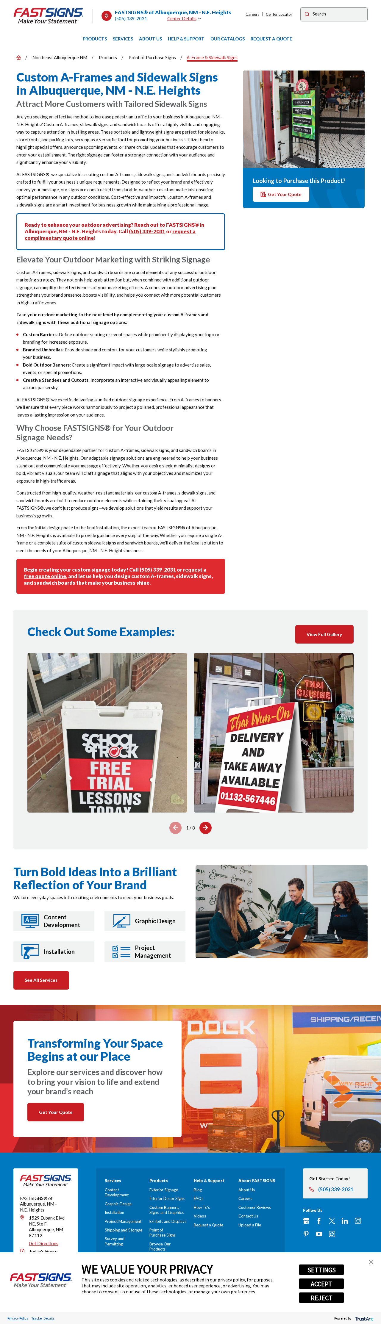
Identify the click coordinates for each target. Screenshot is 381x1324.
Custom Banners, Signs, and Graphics (166, 1210)
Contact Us (248, 1216)
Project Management (123, 1221)
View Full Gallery (324, 634)
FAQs (198, 1198)
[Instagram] (358, 1221)
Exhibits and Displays (167, 1221)
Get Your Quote (285, 194)
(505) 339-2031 (131, 18)
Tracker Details (42, 1318)
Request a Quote (208, 1225)
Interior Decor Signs (167, 1198)
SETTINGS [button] (321, 1270)
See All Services (41, 980)
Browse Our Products (160, 1246)
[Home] (48, 16)
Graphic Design (118, 1203)
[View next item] (205, 828)
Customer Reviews (254, 1207)
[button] (371, 1262)
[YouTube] (319, 1234)
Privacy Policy (17, 1318)
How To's (202, 1207)
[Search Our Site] (307, 15)
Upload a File (249, 1225)
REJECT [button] (321, 1298)
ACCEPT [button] (321, 1284)
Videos (200, 1216)
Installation (114, 1212)
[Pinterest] (306, 1234)
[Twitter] (332, 1221)
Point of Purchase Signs (162, 1232)
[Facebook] (319, 1221)
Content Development (117, 1192)
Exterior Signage (163, 1189)
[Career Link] (332, 1234)
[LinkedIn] (345, 1221)
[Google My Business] (306, 1221)
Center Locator (279, 14)
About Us (246, 1189)
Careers (252, 14)
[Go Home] (18, 57)
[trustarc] (363, 1318)
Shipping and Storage (123, 1230)
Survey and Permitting (114, 1241)
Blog (198, 1189)
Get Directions (43, 1243)
